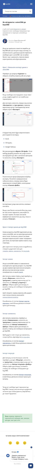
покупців (26, 251)
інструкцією (25, 337)
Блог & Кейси (17, 464)
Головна (6, 16)
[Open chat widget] (30, 465)
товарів (5, 251)
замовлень (17, 251)
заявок (11, 251)
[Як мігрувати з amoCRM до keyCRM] (7, 5)
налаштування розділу (10, 297)
